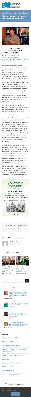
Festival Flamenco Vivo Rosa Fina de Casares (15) (15, 350)
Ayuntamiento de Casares (21, 59)
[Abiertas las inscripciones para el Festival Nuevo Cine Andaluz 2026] (6, 313)
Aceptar (16, 394)
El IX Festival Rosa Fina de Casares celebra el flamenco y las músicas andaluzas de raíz (18, 294)
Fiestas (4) (6, 359)
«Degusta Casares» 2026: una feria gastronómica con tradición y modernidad (18, 324)
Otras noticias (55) (9, 370)
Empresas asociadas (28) (11, 345)
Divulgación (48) (8, 342)
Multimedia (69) (8, 367)
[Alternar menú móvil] (28, 5)
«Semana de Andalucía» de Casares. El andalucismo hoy (21, 269)
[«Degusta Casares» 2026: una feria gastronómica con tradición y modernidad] (6, 323)
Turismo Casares (8, 55)
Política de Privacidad (18, 384)
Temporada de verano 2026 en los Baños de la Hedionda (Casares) (18, 305)
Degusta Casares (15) (10, 338)
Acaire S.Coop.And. (19, 386)
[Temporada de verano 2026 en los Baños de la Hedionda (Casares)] (6, 303)
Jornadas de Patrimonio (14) (12, 363)
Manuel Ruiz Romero (7, 61)
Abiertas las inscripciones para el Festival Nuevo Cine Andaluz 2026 (17, 314)
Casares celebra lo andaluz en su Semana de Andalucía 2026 (8, 269)
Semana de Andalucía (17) (11, 374)
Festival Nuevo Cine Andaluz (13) (13, 355)
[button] (3, 265)
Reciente (15, 288)
